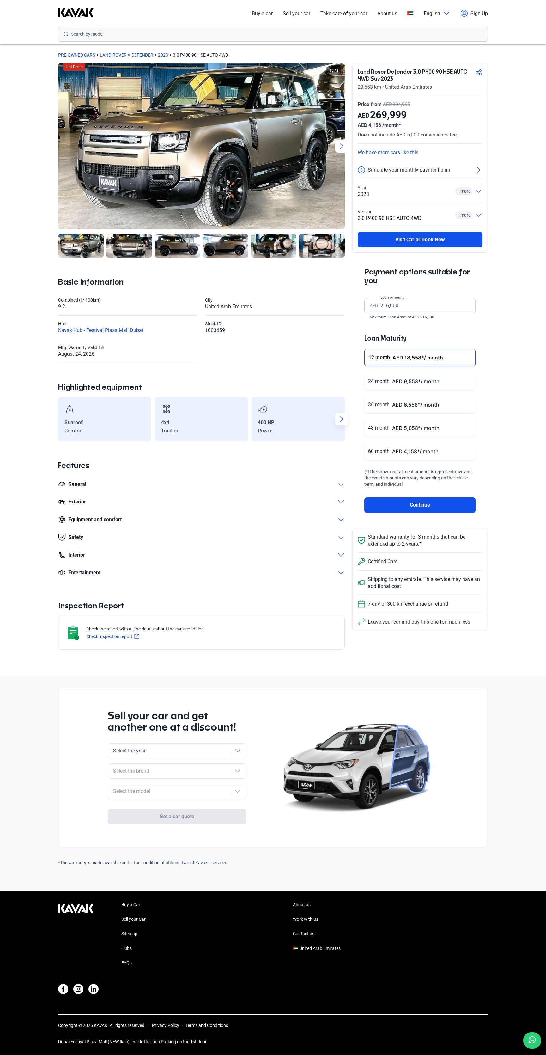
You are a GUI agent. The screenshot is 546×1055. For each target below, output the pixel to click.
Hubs (126, 948)
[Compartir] (478, 72)
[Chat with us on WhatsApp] (532, 1040)
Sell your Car (133, 919)
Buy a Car (130, 904)
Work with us (305, 919)
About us (387, 13)
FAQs (126, 962)
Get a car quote (177, 816)
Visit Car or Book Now (420, 240)
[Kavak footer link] (76, 934)
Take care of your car (343, 13)
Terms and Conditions (206, 1025)
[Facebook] (63, 989)
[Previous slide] (61, 146)
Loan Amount (392, 297)
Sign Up (479, 13)
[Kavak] (76, 13)
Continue (420, 505)
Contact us (303, 933)
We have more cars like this (388, 152)
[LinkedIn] (93, 989)
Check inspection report (109, 636)
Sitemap (129, 933)
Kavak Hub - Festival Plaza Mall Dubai (100, 330)
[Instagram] (78, 989)
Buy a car (262, 13)
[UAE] (410, 13)
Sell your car (296, 13)
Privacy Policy (165, 1025)
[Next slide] (341, 146)
